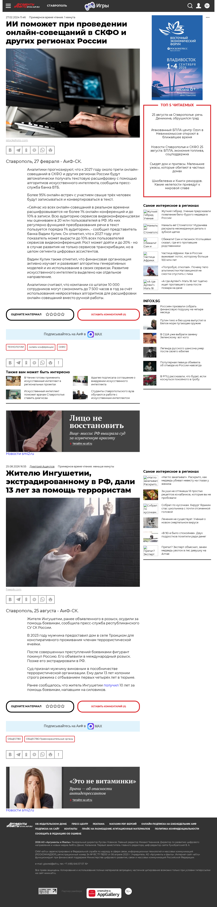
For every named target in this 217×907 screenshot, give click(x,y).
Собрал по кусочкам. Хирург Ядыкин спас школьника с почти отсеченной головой (186, 508)
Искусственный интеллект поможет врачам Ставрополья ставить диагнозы (44, 395)
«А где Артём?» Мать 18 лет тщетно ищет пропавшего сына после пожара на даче (184, 284)
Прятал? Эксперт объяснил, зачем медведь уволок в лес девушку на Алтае (184, 550)
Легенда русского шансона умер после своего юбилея (182, 350)
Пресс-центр (80, 824)
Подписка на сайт (47, 828)
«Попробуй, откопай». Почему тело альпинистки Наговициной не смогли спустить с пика (184, 270)
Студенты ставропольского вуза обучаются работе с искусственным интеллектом (112, 395)
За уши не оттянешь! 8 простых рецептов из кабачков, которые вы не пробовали (186, 494)
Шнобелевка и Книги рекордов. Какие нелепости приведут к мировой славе (177, 184)
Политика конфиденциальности (177, 828)
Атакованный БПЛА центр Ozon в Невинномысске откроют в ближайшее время (177, 133)
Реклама (98, 824)
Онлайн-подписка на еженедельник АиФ (168, 824)
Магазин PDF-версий (122, 824)
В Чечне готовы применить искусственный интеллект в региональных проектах (42, 381)
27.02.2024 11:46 (16, 17)
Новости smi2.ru (20, 454)
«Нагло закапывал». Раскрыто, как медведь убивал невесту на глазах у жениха (185, 480)
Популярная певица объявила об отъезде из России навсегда (181, 364)
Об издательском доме (51, 824)
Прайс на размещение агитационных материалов (116, 828)
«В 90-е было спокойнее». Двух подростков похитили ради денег (183, 534)
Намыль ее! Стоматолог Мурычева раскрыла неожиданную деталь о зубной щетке (184, 228)
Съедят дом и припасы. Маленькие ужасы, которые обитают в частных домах (177, 167)
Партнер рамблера (72, 891)
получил (112, 685)
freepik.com (13, 589)
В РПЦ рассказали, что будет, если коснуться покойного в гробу (183, 378)
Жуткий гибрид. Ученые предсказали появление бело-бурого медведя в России (186, 214)
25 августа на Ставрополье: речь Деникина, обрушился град (177, 116)
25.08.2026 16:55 (16, 466)
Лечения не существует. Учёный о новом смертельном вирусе (183, 520)
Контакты (70, 828)
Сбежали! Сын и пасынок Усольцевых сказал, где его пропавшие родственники (186, 242)
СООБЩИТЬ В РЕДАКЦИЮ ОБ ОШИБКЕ (58, 833)
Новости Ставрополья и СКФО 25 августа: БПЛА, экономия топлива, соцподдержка (177, 150)
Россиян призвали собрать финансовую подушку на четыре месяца (181, 309)
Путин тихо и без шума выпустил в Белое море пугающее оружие (183, 322)
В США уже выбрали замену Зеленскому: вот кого (178, 336)
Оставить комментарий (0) (108, 314)
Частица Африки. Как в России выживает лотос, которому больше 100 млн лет (184, 256)
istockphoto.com (17, 140)
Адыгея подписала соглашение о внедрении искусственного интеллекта (113, 381)
